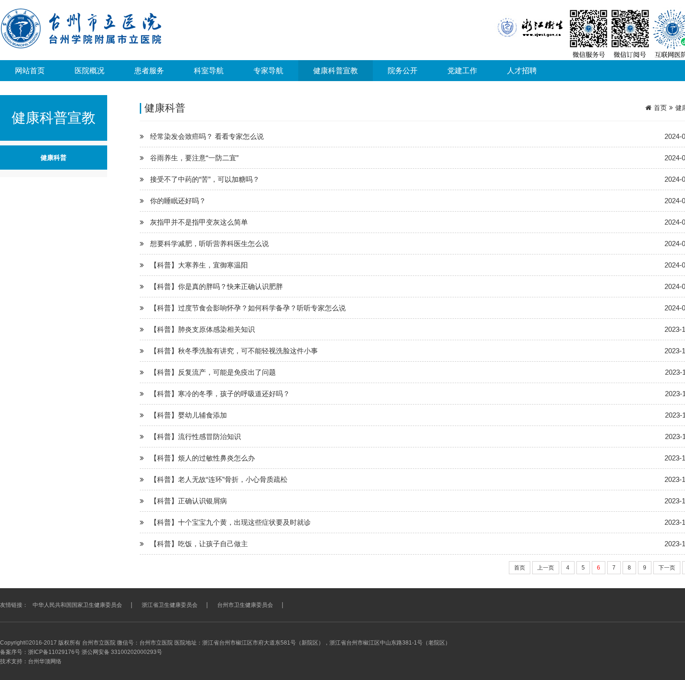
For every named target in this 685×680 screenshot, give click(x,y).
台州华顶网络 (45, 661)
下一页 (666, 567)
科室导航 (209, 71)
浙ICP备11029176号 (54, 652)
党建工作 (462, 71)
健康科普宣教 (335, 71)
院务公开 (403, 71)
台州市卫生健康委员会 (245, 605)
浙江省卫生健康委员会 (170, 605)
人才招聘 (522, 71)
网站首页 (30, 71)
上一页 (545, 567)
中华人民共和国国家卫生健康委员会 (77, 605)
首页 (660, 107)
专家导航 (268, 71)
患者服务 (149, 71)
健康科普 (54, 157)
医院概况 (89, 71)
